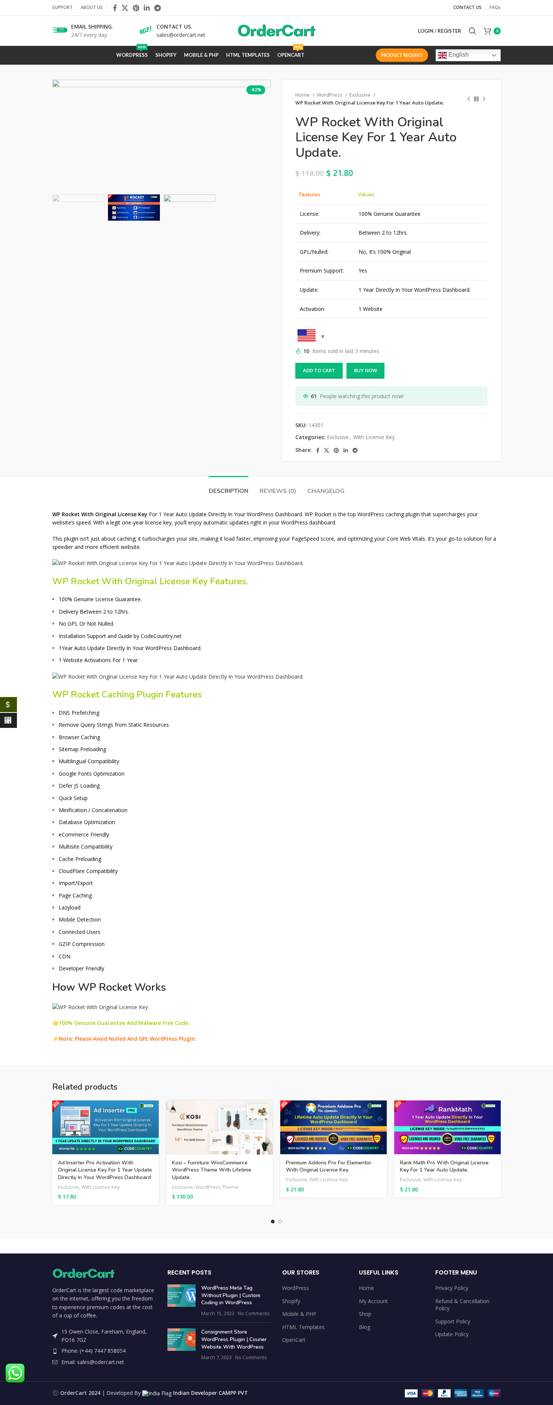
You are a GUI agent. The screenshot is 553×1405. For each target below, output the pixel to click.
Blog (364, 1327)
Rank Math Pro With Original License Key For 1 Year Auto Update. (444, 1166)
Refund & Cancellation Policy (462, 1304)
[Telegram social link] (157, 8)
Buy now (365, 370)
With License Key (374, 437)
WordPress (330, 94)
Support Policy (452, 1321)
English (458, 55)
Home (303, 94)
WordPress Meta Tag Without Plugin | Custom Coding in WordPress (230, 1295)
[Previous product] (468, 99)
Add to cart (319, 370)
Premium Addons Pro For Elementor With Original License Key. (328, 1166)
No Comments (254, 1313)
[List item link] (104, 1351)
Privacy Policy (451, 1287)
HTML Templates (303, 1327)
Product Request (402, 55)
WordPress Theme (217, 1187)
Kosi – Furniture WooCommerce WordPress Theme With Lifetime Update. (211, 1170)
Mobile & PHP (299, 1313)
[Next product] (484, 99)
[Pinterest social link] (136, 8)
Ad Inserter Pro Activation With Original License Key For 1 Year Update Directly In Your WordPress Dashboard (105, 1170)
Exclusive (360, 94)
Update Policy (452, 1334)
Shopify (291, 1301)
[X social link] (125, 8)
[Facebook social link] (115, 8)
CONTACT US (467, 7)
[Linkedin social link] (146, 8)
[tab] (228, 487)
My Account (373, 1301)
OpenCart (293, 1339)
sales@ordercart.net (180, 34)
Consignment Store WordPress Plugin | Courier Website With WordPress (234, 1339)
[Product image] (333, 1127)
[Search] (472, 30)
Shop (365, 1313)
